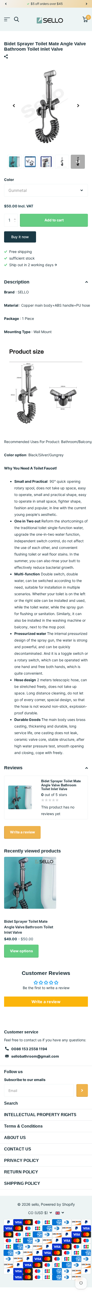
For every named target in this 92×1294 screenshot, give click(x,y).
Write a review (22, 832)
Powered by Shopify (58, 1204)
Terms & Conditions (23, 1126)
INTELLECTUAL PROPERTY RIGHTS (40, 1115)
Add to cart (54, 220)
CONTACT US (17, 1149)
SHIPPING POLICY (22, 1183)
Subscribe (82, 1090)
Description (16, 282)
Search (11, 1103)
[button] (5, 4)
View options (21, 951)
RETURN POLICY (21, 1172)
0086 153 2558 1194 (29, 1049)
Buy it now (20, 237)
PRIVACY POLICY (21, 1160)
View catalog (7, 19)
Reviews (13, 767)
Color (9, 179)
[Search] (16, 19)
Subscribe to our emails (24, 1079)
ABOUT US (15, 1137)
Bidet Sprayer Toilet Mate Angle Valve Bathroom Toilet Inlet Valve (28, 926)
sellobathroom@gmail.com (35, 1056)
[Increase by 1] (16, 215)
